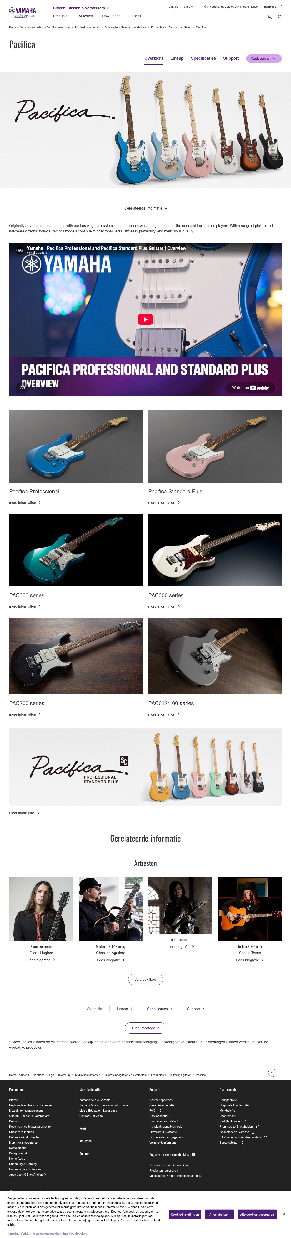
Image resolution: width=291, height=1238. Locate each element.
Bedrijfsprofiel (229, 1100)
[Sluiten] (284, 1214)
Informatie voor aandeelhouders (240, 1137)
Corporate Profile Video (235, 1105)
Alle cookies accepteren (257, 1214)
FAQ (152, 1110)
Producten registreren (163, 1170)
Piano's (14, 1100)
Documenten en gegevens (166, 1137)
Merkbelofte (227, 1110)
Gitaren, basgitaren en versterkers (126, 27)
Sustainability (228, 1142)
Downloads (111, 15)
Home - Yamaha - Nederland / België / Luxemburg (40, 27)
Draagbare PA (18, 1153)
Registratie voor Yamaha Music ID (172, 1154)
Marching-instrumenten (24, 1142)
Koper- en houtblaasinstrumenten (30, 1126)
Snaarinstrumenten (21, 1132)
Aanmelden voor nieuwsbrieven (169, 1165)
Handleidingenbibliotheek (165, 1126)
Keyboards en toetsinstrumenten (30, 1105)
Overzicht (153, 58)
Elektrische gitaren (179, 27)
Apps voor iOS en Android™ (27, 1174)
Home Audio (17, 1158)
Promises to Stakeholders (237, 1126)
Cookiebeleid (78, 1233)
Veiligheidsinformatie (162, 1142)
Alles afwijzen (219, 1214)
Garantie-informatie (161, 1105)
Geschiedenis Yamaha (234, 1132)
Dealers (173, 6)
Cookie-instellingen (185, 1214)
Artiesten (86, 15)
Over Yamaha (228, 1089)
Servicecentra (158, 1116)
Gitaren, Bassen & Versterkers (79, 7)
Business (270, 7)
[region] (145, 1214)
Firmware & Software (163, 1132)
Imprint (13, 1233)
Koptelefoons (17, 1147)
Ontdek (135, 15)
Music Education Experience (98, 1110)
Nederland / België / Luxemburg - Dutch (234, 6)
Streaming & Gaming (23, 1164)
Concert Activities (91, 1116)
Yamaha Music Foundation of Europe (103, 1105)
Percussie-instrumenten (24, 1137)
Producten (61, 15)
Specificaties (203, 58)
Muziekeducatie (89, 1089)
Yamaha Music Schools (94, 1100)
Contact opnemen (161, 1100)
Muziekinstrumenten (87, 27)
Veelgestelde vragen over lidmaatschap (175, 1175)
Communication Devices (25, 1169)
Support (188, 6)
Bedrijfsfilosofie (230, 1121)
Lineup (177, 58)
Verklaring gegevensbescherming (44, 1233)
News (82, 1128)
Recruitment (228, 1116)
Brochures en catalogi (163, 1121)
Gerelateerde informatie (143, 208)
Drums (13, 1121)
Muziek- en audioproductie (26, 1110)
